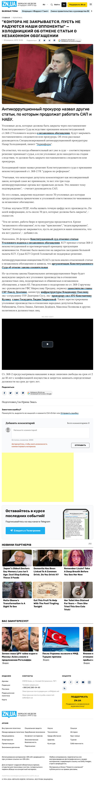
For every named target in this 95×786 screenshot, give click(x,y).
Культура (51, 744)
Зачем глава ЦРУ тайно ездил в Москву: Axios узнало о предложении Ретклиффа (19, 656)
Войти (57, 5)
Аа (64, 5)
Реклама (5, 689)
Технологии (53, 732)
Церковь (51, 740)
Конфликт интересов (34, 736)
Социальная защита (33, 728)
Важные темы (10, 11)
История (74, 732)
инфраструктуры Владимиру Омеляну (64, 291)
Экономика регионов (11, 747)
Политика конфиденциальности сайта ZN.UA (20, 776)
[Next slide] (91, 11)
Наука (50, 728)
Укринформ (44, 144)
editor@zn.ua (27, 698)
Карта (4, 700)
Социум (73, 728)
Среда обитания (54, 736)
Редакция (6, 685)
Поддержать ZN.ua (77, 5)
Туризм (73, 740)
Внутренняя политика (11, 728)
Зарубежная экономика (35, 732)
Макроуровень (8, 736)
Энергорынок (7, 740)
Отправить (80, 445)
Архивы (5, 681)
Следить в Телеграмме (27, 530)
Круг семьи (75, 736)
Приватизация (8, 744)
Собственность (76, 744)
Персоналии (30, 746)
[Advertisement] (38, 477)
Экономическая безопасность (31, 741)
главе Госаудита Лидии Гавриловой (34, 299)
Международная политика (13, 732)
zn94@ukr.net (53, 691)
